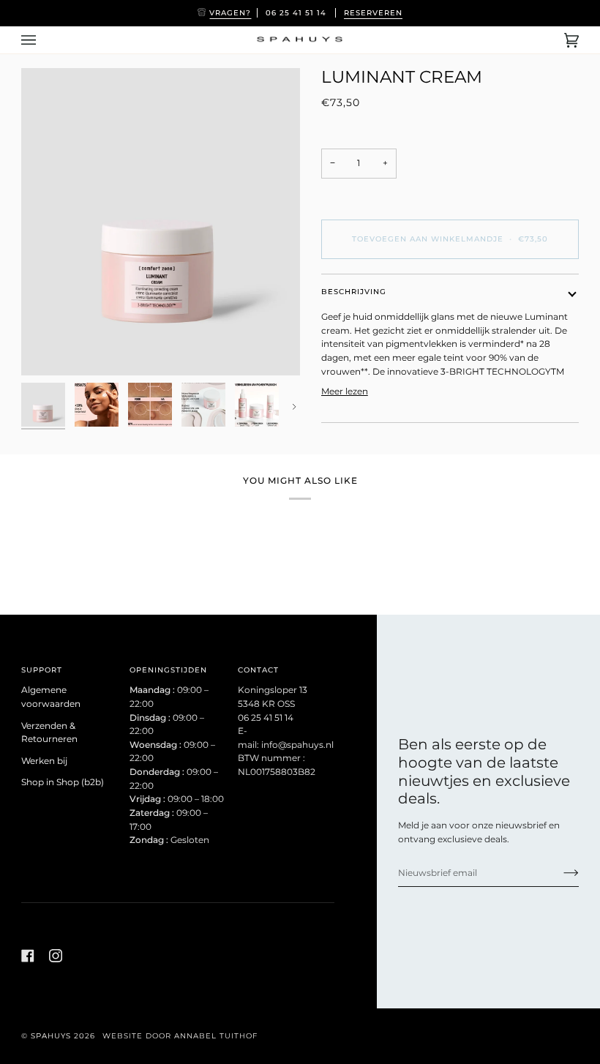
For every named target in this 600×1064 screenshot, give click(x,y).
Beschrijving (353, 291)
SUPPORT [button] (41, 670)
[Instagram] (55, 955)
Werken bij (44, 761)
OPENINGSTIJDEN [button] (168, 670)
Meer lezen (344, 391)
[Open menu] (43, 39)
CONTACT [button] (258, 670)
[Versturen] (559, 873)
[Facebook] (27, 955)
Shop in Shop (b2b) (62, 782)
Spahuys (51, 1036)
